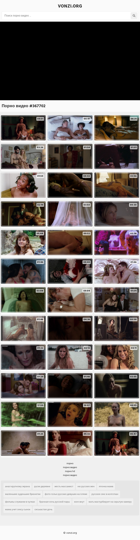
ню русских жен (86, 486)
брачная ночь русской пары (54, 502)
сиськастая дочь (43, 509)
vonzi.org (70, 6)
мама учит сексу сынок (17, 509)
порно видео (70, 467)
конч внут (79, 502)
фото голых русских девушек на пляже (66, 494)
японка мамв (106, 486)
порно (70, 463)
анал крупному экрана (17, 486)
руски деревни (42, 486)
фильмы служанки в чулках (20, 502)
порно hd (70, 471)
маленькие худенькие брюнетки (22, 494)
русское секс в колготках (105, 494)
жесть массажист (63, 486)
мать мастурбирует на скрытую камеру (110, 502)
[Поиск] (134, 15)
